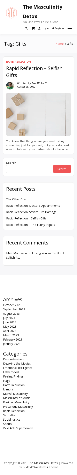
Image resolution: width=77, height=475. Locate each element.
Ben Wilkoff (39, 83)
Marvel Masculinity (15, 394)
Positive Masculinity (16, 402)
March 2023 (11, 335)
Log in (45, 28)
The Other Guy (16, 199)
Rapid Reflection (18, 61)
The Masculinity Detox (43, 463)
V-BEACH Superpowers (18, 428)
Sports (7, 424)
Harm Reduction (14, 385)
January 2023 (11, 344)
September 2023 (14, 309)
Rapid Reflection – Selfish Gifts (26, 218)
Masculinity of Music (16, 398)
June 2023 (9, 322)
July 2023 (9, 318)
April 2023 (9, 331)
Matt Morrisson (16, 253)
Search (11, 163)
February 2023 (12, 339)
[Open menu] (70, 28)
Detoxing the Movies (17, 363)
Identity (8, 389)
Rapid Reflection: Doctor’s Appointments (33, 206)
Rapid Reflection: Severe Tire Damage (31, 212)
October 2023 (12, 305)
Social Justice (11, 419)
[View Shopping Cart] (33, 28)
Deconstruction (13, 359)
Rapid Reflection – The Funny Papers (30, 225)
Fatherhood (11, 372)
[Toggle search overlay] (26, 28)
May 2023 (9, 326)
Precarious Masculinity (18, 406)
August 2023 (11, 314)
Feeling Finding (13, 376)
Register (59, 28)
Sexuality (9, 415)
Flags (6, 381)
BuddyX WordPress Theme (40, 467)
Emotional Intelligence (17, 368)
